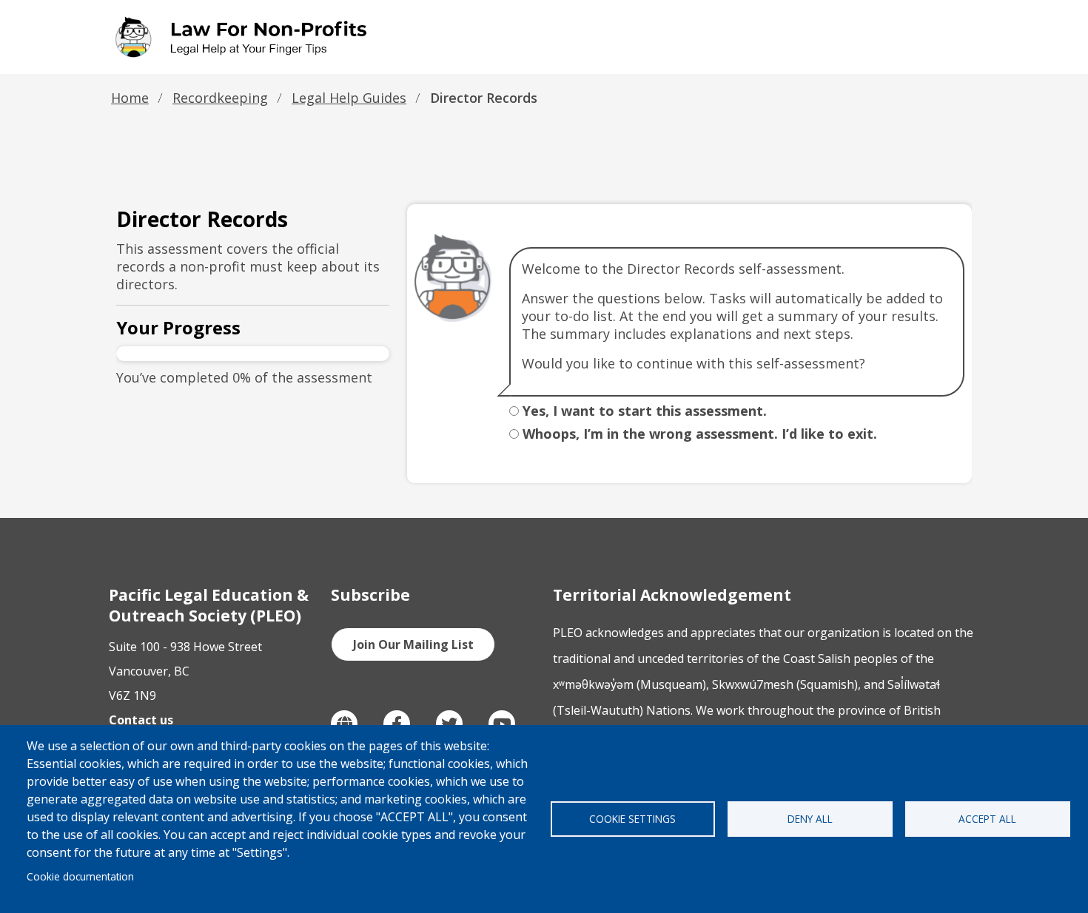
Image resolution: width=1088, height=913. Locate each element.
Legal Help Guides (349, 98)
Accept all (987, 819)
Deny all (810, 819)
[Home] (244, 37)
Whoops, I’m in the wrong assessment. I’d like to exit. (700, 433)
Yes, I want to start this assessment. (645, 411)
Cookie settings (632, 819)
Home (130, 98)
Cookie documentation (80, 876)
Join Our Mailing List (413, 644)
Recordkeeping (220, 98)
